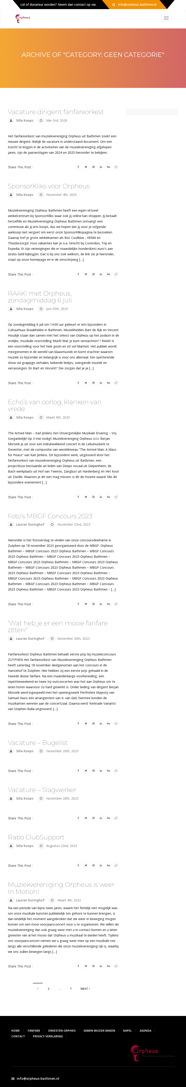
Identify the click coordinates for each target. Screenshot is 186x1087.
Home (15, 1031)
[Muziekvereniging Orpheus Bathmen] (21, 19)
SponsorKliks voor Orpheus (49, 186)
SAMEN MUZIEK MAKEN (99, 1031)
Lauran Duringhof (30, 524)
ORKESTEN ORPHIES (62, 1031)
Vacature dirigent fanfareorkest (56, 112)
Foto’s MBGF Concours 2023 (50, 516)
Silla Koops (24, 120)
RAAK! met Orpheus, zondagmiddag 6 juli (40, 296)
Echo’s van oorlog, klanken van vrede (55, 405)
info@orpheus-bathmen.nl (38, 1078)
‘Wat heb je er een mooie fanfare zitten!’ (58, 626)
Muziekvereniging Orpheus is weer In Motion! (61, 888)
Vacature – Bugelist (38, 743)
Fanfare (34, 1031)
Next (85, 989)
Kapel (127, 1031)
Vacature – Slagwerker (42, 790)
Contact (18, 1036)
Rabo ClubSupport (36, 837)
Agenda (145, 1031)
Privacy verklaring (48, 1036)
